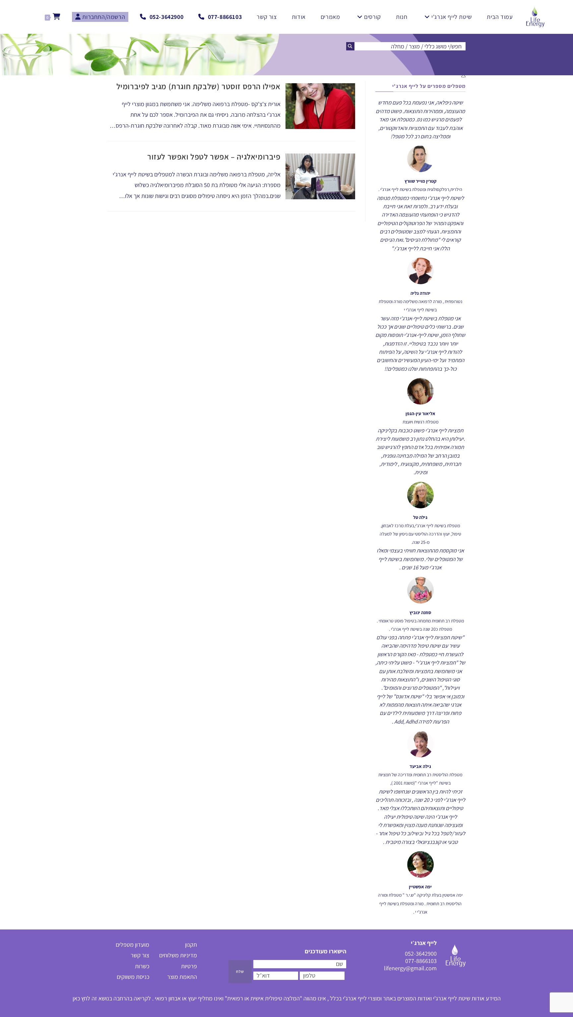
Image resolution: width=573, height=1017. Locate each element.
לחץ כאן (81, 998)
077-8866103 (421, 961)
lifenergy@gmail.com (410, 968)
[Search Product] (350, 46)
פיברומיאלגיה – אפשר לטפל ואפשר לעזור (214, 156)
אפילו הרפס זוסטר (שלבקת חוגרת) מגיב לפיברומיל (198, 86)
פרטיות (189, 966)
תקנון (191, 944)
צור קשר (140, 955)
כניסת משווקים (133, 977)
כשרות (142, 966)
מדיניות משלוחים (178, 955)
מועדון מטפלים (132, 944)
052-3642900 (421, 953)
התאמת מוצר (182, 977)
